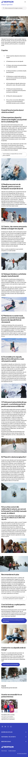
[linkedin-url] (11, 727)
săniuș (3, 285)
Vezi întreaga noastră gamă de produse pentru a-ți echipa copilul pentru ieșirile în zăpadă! (14, 598)
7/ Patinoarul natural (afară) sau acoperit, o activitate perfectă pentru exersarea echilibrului (16, 90)
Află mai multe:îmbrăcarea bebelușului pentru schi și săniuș (13, 620)
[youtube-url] (5, 727)
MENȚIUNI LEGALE (6, 741)
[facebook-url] (2, 727)
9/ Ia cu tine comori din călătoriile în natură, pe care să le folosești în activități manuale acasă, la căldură (15, 101)
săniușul (10, 280)
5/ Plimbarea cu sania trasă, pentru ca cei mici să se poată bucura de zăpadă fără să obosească (16, 78)
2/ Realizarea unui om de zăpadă (14, 61)
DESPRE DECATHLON (6, 732)
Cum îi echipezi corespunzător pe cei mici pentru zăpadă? (12, 154)
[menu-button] (25, 1)
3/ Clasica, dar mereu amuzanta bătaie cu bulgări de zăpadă (16, 66)
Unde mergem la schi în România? (10, 664)
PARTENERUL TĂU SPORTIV (8, 736)
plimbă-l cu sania (9, 330)
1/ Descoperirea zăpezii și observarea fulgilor (16, 56)
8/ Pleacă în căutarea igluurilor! (14, 96)
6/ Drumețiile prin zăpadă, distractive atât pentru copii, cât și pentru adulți (16, 84)
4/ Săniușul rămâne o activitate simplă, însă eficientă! (16, 71)
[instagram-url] (8, 727)
